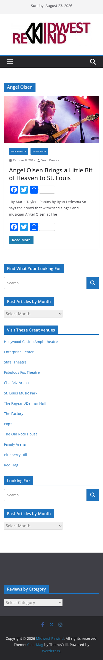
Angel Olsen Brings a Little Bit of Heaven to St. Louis (50, 174)
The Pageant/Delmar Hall (25, 403)
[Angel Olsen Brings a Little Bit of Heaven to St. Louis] (51, 119)
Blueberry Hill (16, 454)
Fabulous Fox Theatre (22, 372)
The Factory (13, 413)
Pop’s (8, 423)
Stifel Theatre (15, 362)
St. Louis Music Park (20, 393)
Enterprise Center (19, 351)
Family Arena (15, 444)
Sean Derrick (50, 160)
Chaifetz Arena (16, 382)
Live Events (18, 151)
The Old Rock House (21, 434)
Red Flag (11, 465)
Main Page (39, 151)
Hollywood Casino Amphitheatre (31, 341)
